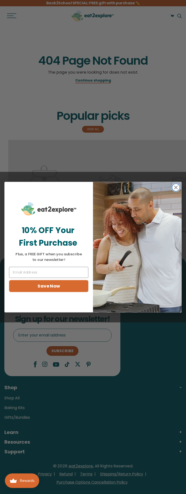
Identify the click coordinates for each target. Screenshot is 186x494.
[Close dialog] (176, 187)
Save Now (49, 286)
